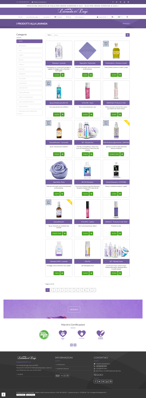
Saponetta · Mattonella (87, 63)
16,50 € (114, 75)
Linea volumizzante (26, 97)
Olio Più (87, 261)
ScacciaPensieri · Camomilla (58, 142)
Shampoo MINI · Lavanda (58, 261)
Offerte (68, 17)
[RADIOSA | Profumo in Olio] (116, 90)
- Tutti (49, 35)
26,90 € (85, 114)
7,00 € (57, 273)
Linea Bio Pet (23, 88)
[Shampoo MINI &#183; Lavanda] (59, 249)
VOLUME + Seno (87, 103)
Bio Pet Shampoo (87, 182)
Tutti (20, 41)
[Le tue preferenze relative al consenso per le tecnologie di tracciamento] (3, 394)
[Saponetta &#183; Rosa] (59, 169)
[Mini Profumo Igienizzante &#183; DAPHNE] (116, 130)
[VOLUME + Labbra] (87, 209)
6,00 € (85, 75)
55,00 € (85, 154)
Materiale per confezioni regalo (27, 112)
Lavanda (46, 17)
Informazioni (79, 17)
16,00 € (56, 114)
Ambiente (22, 74)
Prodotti (59, 17)
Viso (20, 50)
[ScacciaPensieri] (59, 209)
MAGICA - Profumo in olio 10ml (116, 222)
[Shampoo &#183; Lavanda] (59, 50)
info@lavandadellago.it (40, 2)
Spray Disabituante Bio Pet (59, 103)
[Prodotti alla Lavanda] (73, 11)
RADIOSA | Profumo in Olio (116, 103)
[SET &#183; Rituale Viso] (87, 130)
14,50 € (85, 194)
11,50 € (56, 75)
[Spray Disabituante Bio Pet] (59, 90)
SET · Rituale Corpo (116, 261)
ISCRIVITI (74, 309)
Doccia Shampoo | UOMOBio (116, 182)
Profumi (22, 69)
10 (84, 290)
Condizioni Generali (62, 368)
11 (89, 290)
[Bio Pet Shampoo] (87, 169)
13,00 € (114, 194)
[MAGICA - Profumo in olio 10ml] (116, 209)
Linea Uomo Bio (24, 92)
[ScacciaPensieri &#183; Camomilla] (59, 130)
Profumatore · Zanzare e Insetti (116, 63)
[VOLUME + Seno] (87, 90)
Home (20, 17)
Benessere (22, 46)
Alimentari (23, 83)
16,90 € (85, 273)
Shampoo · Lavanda (58, 63)
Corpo (21, 55)
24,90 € (114, 114)
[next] (94, 290)
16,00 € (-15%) (56, 233)
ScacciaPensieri (59, 222)
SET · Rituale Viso (87, 142)
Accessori (22, 78)
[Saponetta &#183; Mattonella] (87, 50)
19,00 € (56, 154)
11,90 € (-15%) (114, 154)
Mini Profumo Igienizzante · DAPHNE (116, 142)
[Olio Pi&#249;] (87, 249)
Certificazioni (60, 364)
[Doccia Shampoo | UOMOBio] (116, 169)
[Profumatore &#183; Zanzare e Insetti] (116, 50)
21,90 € (85, 233)
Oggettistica (23, 106)
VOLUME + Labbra (87, 222)
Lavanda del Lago (32, 17)
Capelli (21, 64)
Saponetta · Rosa (59, 182)
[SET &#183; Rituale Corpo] (116, 249)
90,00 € (114, 273)
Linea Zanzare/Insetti (26, 102)
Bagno (21, 60)
